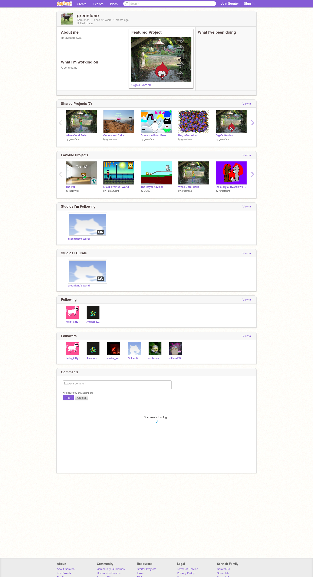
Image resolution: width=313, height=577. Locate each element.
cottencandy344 (155, 358)
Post (68, 398)
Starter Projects (146, 569)
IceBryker (74, 190)
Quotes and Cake (113, 135)
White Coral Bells (76, 135)
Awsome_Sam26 (93, 322)
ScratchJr (223, 573)
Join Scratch (230, 3)
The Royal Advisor (152, 187)
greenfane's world (79, 239)
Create (81, 3)
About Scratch (66, 569)
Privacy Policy (186, 573)
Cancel (81, 398)
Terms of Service (187, 569)
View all (247, 103)
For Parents (64, 573)
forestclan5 (224, 190)
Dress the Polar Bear (153, 135)
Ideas (114, 3)
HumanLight (112, 190)
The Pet (70, 187)
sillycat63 (175, 358)
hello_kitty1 (73, 322)
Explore (98, 3)
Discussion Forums (109, 573)
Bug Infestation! (187, 135)
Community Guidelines (111, 569)
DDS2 (147, 190)
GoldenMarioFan (135, 358)
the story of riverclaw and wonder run (231, 187)
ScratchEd (223, 569)
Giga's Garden (141, 85)
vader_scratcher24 (114, 358)
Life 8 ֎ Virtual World (116, 187)
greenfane (74, 139)
